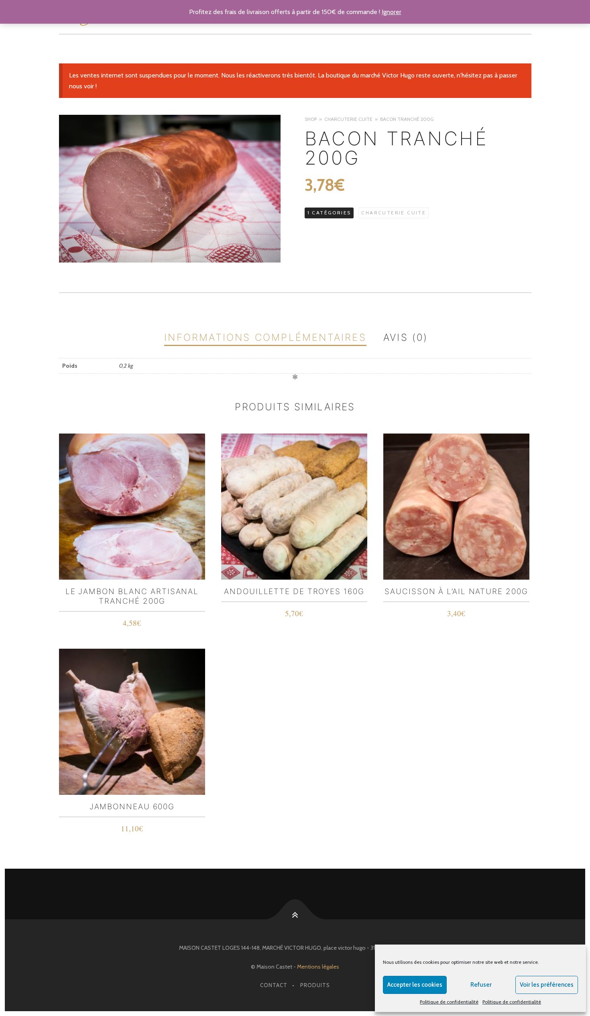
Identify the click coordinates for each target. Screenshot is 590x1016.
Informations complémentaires (265, 337)
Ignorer (391, 12)
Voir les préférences (547, 984)
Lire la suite (132, 624)
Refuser (481, 984)
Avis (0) (405, 337)
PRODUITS (315, 985)
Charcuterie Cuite (348, 119)
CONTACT (273, 985)
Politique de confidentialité (449, 1002)
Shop (311, 119)
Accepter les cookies (414, 984)
